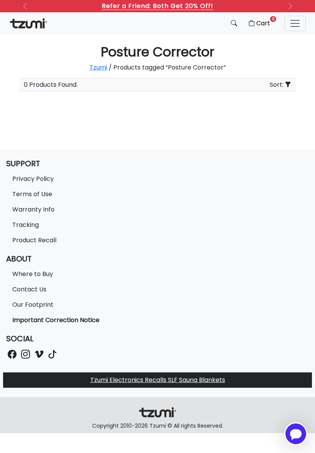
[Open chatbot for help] (295, 433)
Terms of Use (32, 194)
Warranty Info (33, 209)
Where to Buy (32, 273)
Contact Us (29, 289)
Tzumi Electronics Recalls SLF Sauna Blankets (157, 379)
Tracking (25, 224)
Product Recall (34, 240)
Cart (265, 22)
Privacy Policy (33, 178)
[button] (295, 23)
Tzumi (98, 67)
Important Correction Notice (55, 320)
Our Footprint (32, 304)
